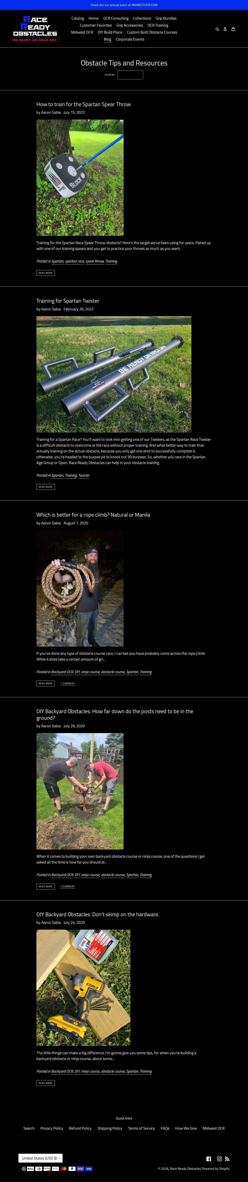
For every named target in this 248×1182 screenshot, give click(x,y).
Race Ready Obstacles (185, 1168)
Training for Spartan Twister (67, 300)
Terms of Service (141, 1128)
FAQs (165, 1128)
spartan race (74, 261)
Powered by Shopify (216, 1168)
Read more (46, 273)
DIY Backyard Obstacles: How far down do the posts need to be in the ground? (114, 714)
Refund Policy (80, 1128)
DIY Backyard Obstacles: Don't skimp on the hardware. (97, 914)
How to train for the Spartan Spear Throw (83, 104)
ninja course (90, 672)
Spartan (57, 261)
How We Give (186, 1128)
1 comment (67, 683)
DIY (77, 672)
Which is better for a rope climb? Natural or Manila (93, 514)
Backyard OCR (62, 672)
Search (29, 1128)
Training (111, 261)
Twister (83, 475)
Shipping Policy (109, 1128)
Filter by (110, 75)
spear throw (94, 261)
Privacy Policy (51, 1128)
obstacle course (113, 672)
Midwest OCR (214, 1128)
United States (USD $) (39, 1158)
